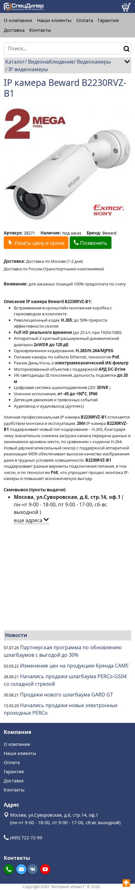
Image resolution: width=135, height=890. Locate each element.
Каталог (15, 61)
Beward (109, 233)
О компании (18, 20)
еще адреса (29, 520)
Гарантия (108, 20)
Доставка (14, 30)
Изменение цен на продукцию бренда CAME (74, 665)
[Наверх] (126, 883)
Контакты (40, 30)
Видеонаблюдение (51, 61)
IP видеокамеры (28, 69)
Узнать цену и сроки (38, 242)
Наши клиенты (54, 20)
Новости (16, 635)
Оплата (84, 20)
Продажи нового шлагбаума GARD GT (66, 694)
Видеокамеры (94, 61)
